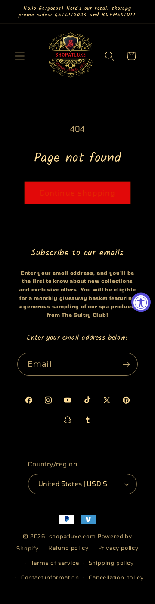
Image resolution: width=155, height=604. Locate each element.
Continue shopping (78, 192)
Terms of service (55, 562)
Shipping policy (111, 562)
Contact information (50, 577)
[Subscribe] (126, 364)
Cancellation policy (116, 577)
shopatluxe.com (72, 536)
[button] (20, 56)
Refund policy (68, 547)
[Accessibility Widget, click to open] (141, 302)
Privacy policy (118, 547)
